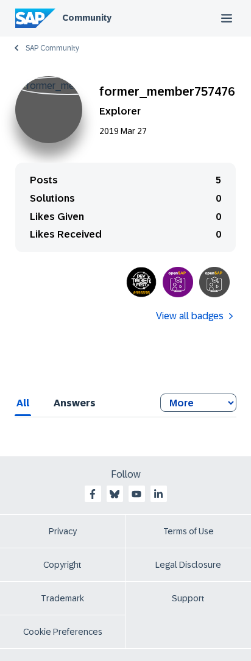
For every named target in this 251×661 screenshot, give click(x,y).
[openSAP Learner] (178, 282)
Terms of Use (188, 531)
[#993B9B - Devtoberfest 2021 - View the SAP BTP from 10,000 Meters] (141, 282)
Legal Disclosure (188, 565)
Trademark (62, 598)
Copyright (62, 565)
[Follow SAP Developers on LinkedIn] (158, 494)
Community (86, 18)
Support (188, 598)
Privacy (63, 531)
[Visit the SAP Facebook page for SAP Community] (92, 494)
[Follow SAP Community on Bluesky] (114, 494)
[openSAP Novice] (214, 282)
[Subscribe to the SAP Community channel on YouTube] (136, 494)
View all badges (190, 316)
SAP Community (52, 48)
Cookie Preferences (62, 632)
